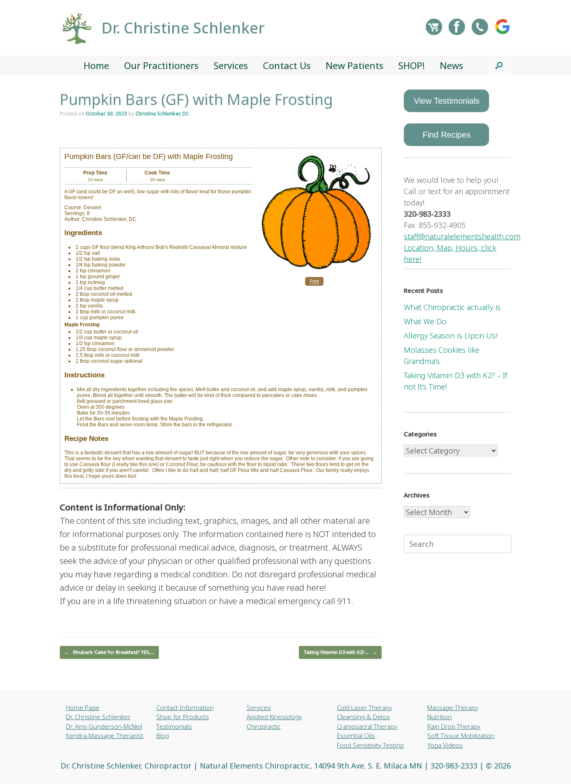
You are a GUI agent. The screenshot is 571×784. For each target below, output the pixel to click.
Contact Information (185, 707)
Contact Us (287, 65)
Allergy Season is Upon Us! (450, 336)
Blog (162, 735)
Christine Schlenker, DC (162, 113)
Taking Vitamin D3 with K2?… (340, 652)
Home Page (82, 707)
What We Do (425, 321)
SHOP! (411, 65)
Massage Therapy (452, 707)
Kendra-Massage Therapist (104, 735)
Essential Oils (356, 735)
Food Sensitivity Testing (370, 745)
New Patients (354, 65)
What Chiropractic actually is (452, 307)
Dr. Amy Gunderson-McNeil (104, 726)
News (451, 65)
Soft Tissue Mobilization (461, 735)
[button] (499, 65)
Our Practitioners (161, 65)
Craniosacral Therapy (367, 726)
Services (231, 65)
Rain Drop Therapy (453, 726)
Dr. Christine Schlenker (98, 716)
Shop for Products (182, 716)
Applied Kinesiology (274, 716)
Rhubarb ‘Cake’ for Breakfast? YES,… (109, 652)
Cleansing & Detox (363, 716)
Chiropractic (263, 726)
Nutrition (439, 716)
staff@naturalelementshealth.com (462, 236)
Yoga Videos (445, 745)
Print (314, 281)
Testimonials (174, 726)
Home (96, 65)
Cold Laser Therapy (364, 707)
